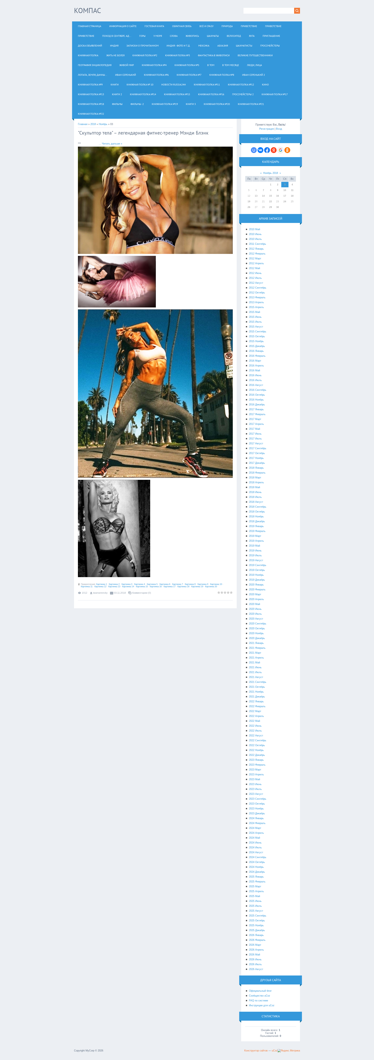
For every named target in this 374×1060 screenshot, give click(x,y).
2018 (93, 124)
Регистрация (266, 128)
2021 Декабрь (257, 696)
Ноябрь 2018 (270, 173)
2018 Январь (256, 467)
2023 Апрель (256, 774)
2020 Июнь (255, 608)
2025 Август (256, 910)
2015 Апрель (256, 307)
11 (292, 190)
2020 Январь (256, 584)
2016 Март (255, 360)
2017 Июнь (255, 433)
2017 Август (256, 443)
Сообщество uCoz (259, 995)
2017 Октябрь (257, 453)
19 (249, 201)
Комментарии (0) (141, 593)
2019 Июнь (255, 550)
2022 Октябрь (257, 745)
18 (292, 196)
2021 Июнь (255, 667)
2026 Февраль (257, 940)
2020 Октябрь (257, 628)
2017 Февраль (257, 414)
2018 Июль (255, 497)
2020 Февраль (257, 589)
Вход (279, 128)
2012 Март (255, 258)
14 (263, 196)
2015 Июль (255, 321)
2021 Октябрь (257, 686)
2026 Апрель (256, 949)
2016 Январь (256, 351)
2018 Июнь (255, 492)
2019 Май (254, 545)
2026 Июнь (255, 959)
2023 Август (256, 793)
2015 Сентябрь (257, 331)
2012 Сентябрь (257, 287)
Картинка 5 (152, 584)
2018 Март (255, 477)
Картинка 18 (183, 586)
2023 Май (254, 779)
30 (277, 207)
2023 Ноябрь (256, 808)
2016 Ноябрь (256, 399)
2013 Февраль (257, 297)
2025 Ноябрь (256, 925)
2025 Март (255, 886)
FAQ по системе (258, 1000)
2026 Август (256, 969)
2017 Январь (256, 409)
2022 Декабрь (257, 755)
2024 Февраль (257, 823)
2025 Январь (256, 876)
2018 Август (256, 501)
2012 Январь (256, 248)
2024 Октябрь (257, 862)
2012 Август (256, 282)
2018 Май (254, 487)
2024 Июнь (255, 842)
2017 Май (254, 428)
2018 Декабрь (257, 521)
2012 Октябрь (257, 292)
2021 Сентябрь (257, 682)
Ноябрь (103, 124)
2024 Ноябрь (256, 866)
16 (277, 196)
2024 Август (256, 852)
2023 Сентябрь (257, 798)
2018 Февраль (257, 472)
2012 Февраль (257, 253)
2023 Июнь (255, 784)
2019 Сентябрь (257, 565)
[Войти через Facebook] (267, 150)
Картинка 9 (203, 584)
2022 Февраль (257, 706)
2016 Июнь (255, 375)
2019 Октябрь (257, 570)
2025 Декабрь (257, 930)
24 (284, 201)
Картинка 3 (127, 584)
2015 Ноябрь (256, 341)
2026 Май (254, 954)
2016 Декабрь (257, 404)
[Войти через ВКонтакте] (260, 150)
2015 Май (254, 312)
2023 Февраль (257, 764)
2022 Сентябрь (257, 740)
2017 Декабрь (257, 462)
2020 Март (255, 594)
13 (256, 196)
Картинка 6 (165, 584)
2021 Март (255, 652)
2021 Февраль (257, 647)
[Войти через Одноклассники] (287, 150)
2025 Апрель (256, 891)
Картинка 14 (128, 586)
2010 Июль (255, 239)
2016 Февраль (257, 355)
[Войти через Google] (280, 150)
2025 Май (254, 896)
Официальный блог (260, 990)
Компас (87, 10)
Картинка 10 (216, 584)
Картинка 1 (101, 584)
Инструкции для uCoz (261, 1005)
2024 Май (254, 837)
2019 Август (256, 560)
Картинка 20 (211, 586)
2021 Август (256, 677)
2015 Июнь (255, 316)
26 (249, 207)
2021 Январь (256, 643)
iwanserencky (100, 593)
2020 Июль (255, 613)
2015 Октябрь (257, 336)
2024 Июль (255, 847)
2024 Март (255, 828)
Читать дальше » (112, 143)
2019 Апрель (256, 540)
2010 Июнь (255, 234)
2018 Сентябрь (257, 506)
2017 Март (255, 419)
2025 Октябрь (257, 920)
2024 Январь (256, 818)
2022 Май (254, 720)
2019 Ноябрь (256, 574)
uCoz (275, 1050)
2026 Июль (255, 964)
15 (270, 196)
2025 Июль (255, 905)
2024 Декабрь (257, 871)
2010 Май (254, 229)
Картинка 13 (114, 586)
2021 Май (254, 662)
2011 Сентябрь (257, 243)
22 (270, 201)
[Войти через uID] (254, 150)
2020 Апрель (256, 599)
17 (284, 196)
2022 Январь (256, 701)
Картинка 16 (156, 586)
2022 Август (256, 735)
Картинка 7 (177, 584)
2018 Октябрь (257, 511)
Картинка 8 (190, 584)
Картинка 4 (139, 584)
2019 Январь (256, 526)
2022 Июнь (255, 725)
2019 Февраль (257, 531)
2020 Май (254, 604)
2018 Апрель (256, 482)
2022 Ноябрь (256, 750)
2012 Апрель (256, 263)
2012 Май (254, 268)
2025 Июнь (255, 901)
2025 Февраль (257, 881)
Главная (82, 124)
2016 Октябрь (257, 394)
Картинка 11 (87, 586)
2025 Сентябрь (257, 915)
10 (284, 190)
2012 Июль (255, 277)
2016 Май (254, 370)
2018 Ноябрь (256, 516)
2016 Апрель (256, 365)
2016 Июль (255, 380)
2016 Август (256, 385)
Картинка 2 (114, 584)
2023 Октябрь (257, 803)
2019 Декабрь (257, 579)
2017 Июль (255, 438)
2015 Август (256, 326)
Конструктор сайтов (256, 1050)
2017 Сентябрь (257, 448)
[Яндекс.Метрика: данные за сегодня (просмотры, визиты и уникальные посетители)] (289, 1050)
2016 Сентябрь (257, 389)
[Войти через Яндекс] (274, 150)
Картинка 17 (170, 586)
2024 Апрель (256, 832)
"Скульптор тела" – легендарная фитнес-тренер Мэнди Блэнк (143, 133)
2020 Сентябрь (257, 623)
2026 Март (255, 944)
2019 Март (255, 535)
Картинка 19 (197, 586)
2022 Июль (255, 730)
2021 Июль (255, 672)
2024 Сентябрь (257, 857)
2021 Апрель (256, 657)
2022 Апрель (256, 716)
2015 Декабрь (257, 346)
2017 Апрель (256, 424)
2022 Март (255, 711)
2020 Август (256, 618)
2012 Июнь (255, 273)
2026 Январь (256, 935)
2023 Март (255, 769)
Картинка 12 (100, 586)
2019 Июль (255, 555)
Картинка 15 (142, 586)
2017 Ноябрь (256, 458)
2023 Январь (256, 759)
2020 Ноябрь (256, 633)
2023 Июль (255, 789)
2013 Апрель (256, 302)
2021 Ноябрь (256, 691)
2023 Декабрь (257, 813)
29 (270, 207)
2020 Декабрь (257, 638)
